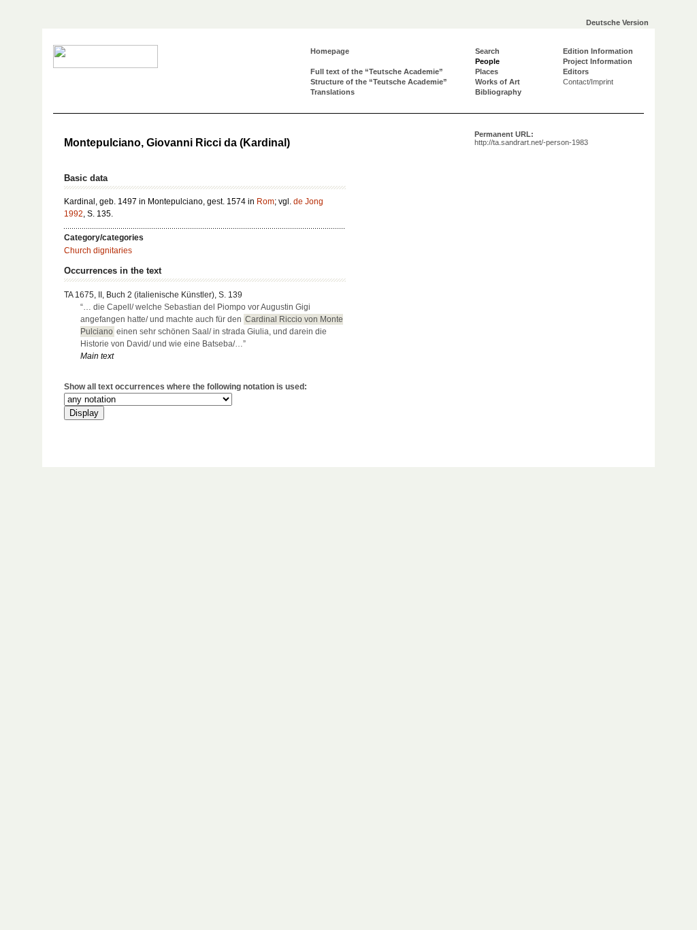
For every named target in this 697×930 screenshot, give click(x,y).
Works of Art (497, 82)
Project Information (597, 61)
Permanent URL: (531, 138)
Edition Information (598, 51)
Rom (265, 201)
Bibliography (498, 92)
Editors (576, 71)
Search (487, 51)
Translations (332, 92)
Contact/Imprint (588, 82)
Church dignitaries (98, 250)
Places (486, 71)
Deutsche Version (617, 22)
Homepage (329, 51)
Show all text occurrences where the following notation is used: (185, 386)
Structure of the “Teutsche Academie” (378, 82)
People (487, 61)
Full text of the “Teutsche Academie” (376, 71)
